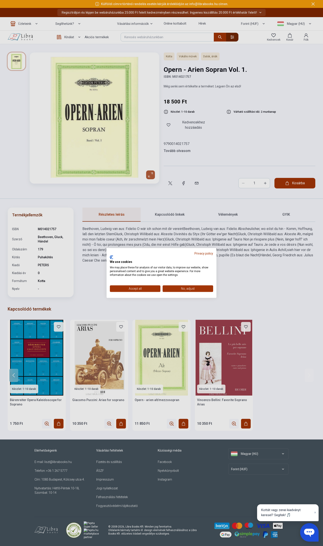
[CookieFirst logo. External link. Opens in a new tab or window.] (111, 257)
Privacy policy (203, 253)
